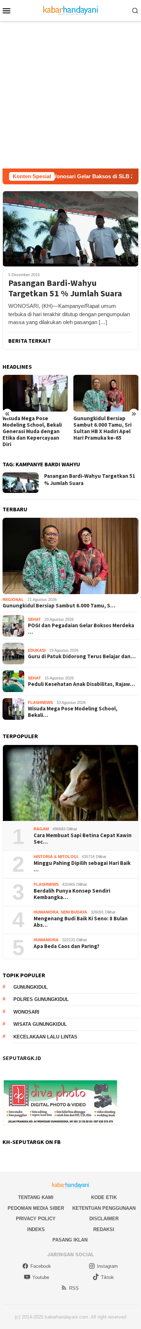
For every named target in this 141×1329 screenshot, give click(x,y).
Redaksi (103, 1229)
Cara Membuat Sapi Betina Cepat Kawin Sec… (83, 838)
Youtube (40, 1277)
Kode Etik (104, 1197)
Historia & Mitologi (56, 856)
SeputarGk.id (22, 1057)
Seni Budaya (74, 912)
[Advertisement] (70, 94)
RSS (74, 1288)
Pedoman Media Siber (36, 1208)
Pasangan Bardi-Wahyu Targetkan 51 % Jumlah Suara (65, 288)
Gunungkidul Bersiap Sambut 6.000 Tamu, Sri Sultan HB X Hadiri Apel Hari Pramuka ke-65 (102, 428)
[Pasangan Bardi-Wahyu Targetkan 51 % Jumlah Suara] (70, 228)
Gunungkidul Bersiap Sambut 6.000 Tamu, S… (59, 605)
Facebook (40, 1266)
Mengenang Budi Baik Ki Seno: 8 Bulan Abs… (81, 921)
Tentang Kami (36, 1197)
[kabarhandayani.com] (70, 10)
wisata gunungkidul (40, 1024)
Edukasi (37, 650)
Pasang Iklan (69, 1240)
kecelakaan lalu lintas (45, 1037)
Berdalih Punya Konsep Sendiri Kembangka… (72, 894)
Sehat (34, 619)
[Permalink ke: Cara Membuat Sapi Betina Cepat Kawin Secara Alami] (70, 783)
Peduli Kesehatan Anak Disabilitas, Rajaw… (81, 684)
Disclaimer (104, 1218)
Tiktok (107, 1277)
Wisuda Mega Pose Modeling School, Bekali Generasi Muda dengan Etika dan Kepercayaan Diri (32, 431)
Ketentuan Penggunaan (104, 1208)
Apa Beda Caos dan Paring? (66, 946)
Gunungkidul (30, 987)
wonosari (26, 1012)
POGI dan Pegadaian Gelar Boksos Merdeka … (81, 628)
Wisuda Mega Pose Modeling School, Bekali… (73, 711)
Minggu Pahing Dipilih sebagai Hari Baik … (82, 866)
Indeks (36, 1229)
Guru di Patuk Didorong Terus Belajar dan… (82, 656)
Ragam (41, 829)
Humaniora (46, 912)
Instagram (107, 1266)
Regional (13, 599)
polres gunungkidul (41, 999)
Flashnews (40, 702)
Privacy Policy (36, 1218)
